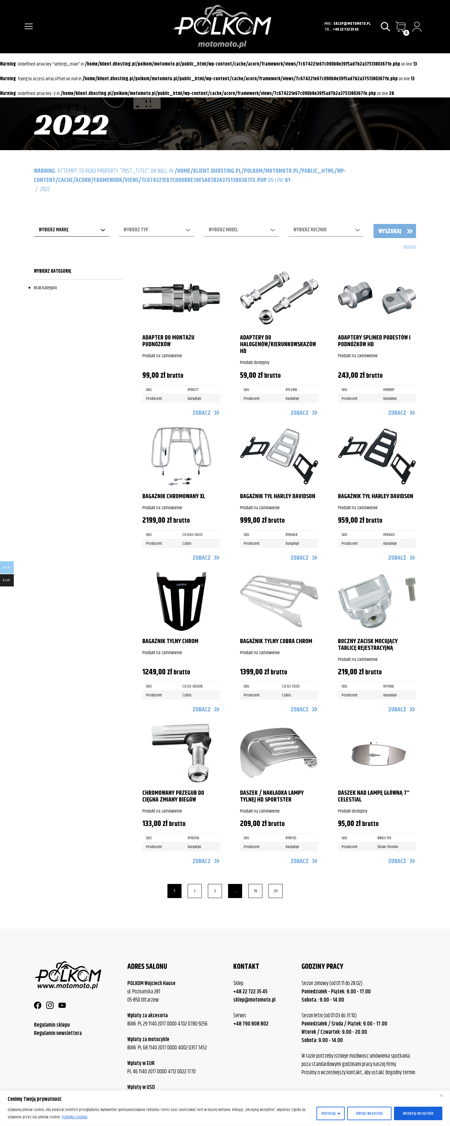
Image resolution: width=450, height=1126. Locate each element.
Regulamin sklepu (52, 1025)
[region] (225, 1108)
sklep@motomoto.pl (352, 24)
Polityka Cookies (75, 1117)
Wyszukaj (389, 231)
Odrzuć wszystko (369, 1113)
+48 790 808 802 (250, 1024)
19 (255, 891)
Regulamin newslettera (58, 1033)
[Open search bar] (386, 27)
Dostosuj (328, 1113)
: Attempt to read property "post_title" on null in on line (190, 175)
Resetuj (409, 247)
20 (276, 891)
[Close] (443, 1095)
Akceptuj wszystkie (418, 1113)
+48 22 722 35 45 (345, 29)
